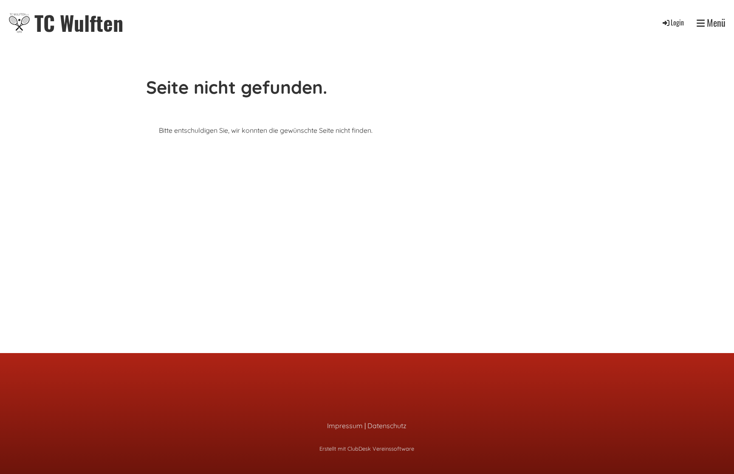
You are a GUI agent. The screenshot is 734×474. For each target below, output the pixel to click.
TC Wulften (78, 22)
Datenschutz (387, 425)
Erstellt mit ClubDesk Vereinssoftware (366, 448)
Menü (715, 22)
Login (677, 22)
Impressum (345, 425)
